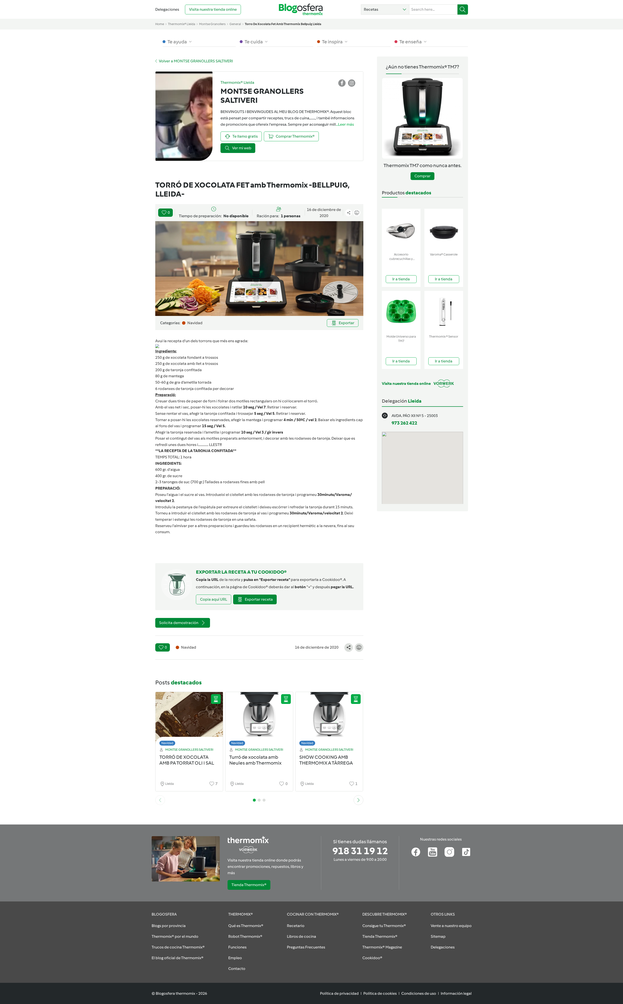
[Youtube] (432, 852)
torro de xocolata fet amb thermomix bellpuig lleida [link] (283, 24)
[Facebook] (415, 852)
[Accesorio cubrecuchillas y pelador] (401, 229)
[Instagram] (449, 852)
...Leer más (345, 124)
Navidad (167, 743)
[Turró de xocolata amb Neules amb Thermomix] (259, 720)
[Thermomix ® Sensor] (443, 312)
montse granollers (212, 24)
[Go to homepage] (301, 9)
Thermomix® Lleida (181, 24)
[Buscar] (463, 9)
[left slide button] (160, 800)
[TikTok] (466, 852)
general (235, 24)
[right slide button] (358, 800)
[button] (385, 9)
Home (159, 24)
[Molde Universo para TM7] (401, 312)
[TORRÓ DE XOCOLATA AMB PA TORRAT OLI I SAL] (189, 720)
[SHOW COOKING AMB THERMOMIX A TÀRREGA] (329, 720)
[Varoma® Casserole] (443, 229)
